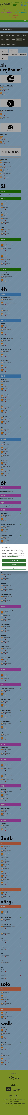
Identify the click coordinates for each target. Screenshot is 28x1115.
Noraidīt (14, 564)
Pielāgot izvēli (14, 568)
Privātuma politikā (13, 556)
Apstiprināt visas (14, 560)
